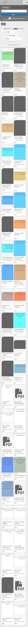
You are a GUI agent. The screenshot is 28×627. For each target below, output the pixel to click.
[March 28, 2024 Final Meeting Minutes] (7, 176)
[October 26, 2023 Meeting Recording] (20, 296)
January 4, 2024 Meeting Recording (19, 234)
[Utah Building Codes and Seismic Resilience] (20, 368)
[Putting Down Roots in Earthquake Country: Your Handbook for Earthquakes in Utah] (7, 489)
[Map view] (22, 29)
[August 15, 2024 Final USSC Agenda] (20, 152)
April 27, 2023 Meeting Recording (6, 427)
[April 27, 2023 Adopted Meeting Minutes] (20, 392)
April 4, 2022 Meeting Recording (18, 619)
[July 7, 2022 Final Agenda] (7, 561)
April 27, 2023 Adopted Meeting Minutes (19, 403)
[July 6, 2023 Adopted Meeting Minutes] (7, 368)
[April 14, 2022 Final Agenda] (7, 609)
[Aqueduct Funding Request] (7, 272)
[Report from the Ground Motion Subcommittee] (7, 152)
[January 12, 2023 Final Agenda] (20, 441)
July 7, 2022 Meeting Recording (18, 571)
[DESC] (18, 32)
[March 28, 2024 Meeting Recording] (20, 176)
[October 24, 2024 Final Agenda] (7, 80)
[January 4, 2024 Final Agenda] (20, 248)
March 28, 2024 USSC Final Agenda (19, 210)
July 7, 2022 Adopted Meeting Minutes (19, 547)
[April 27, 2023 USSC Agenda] (20, 417)
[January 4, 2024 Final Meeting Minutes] (7, 224)
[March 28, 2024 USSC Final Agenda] (20, 200)
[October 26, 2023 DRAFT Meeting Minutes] (20, 320)
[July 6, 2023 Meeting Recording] (20, 344)
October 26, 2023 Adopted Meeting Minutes (7, 331)
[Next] (18, 45)
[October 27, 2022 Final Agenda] (7, 537)
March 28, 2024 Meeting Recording (19, 186)
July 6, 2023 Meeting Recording (18, 355)
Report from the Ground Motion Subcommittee (6, 162)
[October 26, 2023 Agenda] (7, 344)
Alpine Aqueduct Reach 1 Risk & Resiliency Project (7, 210)
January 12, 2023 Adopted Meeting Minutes (7, 451)
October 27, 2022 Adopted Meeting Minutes (19, 499)
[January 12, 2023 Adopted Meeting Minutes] (7, 441)
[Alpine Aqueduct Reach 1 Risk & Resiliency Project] (7, 200)
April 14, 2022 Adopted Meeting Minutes (19, 595)
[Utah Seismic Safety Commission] (7, 296)
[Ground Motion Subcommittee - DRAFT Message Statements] (20, 128)
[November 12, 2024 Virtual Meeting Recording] (7, 56)
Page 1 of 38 (14, 45)
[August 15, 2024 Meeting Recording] (7, 128)
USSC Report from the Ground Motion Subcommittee (7, 259)
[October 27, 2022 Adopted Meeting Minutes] (20, 489)
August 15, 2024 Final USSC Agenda (19, 162)
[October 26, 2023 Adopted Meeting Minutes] (7, 320)
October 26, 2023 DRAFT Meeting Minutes (19, 331)
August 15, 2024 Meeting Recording (6, 138)
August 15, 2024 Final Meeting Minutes (19, 114)
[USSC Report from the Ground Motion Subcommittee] (7, 248)
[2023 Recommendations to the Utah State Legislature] (20, 465)
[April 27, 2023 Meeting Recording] (7, 417)
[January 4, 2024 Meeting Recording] (20, 224)
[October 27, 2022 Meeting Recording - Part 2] (7, 513)
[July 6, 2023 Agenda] (7, 392)
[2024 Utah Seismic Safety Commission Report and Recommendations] (20, 272)
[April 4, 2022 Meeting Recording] (20, 609)
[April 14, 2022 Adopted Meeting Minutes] (20, 585)
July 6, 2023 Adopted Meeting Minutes (7, 379)
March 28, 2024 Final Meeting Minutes (6, 186)
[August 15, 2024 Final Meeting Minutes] (20, 104)
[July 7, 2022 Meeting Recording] (20, 561)
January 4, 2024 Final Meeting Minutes (6, 234)
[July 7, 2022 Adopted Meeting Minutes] (20, 537)
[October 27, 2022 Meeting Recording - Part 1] (20, 513)
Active (3, 24)
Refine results (13, 41)
